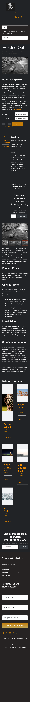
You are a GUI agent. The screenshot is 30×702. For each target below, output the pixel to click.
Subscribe (22, 216)
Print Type (5, 114)
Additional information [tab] (6, 141)
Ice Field (6, 510)
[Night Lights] (7, 453)
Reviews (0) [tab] (6, 147)
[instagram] (10, 633)
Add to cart (17, 124)
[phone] (16, 633)
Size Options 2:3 (6, 118)
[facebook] (3, 633)
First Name (5, 593)
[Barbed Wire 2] (7, 402)
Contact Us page (17, 109)
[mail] (13, 633)
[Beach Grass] (22, 393)
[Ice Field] (7, 496)
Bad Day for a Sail (22, 467)
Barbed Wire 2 (8, 426)
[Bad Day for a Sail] (22, 453)
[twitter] (7, 633)
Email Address (6, 613)
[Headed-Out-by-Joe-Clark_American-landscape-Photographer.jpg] (15, 57)
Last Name (5, 603)
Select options (6, 438)
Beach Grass (21, 406)
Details (10, 437)
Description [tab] (6, 137)
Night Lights (7, 466)
